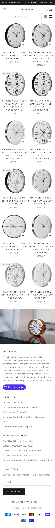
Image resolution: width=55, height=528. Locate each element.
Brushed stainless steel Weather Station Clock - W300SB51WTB (14, 105)
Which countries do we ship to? (17, 426)
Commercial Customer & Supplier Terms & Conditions (27, 460)
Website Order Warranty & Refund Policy (22, 450)
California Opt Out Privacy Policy (18, 446)
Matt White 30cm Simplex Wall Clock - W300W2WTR (40, 295)
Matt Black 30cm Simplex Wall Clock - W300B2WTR (14, 246)
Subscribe (14, 491)
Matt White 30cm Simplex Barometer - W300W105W (14, 295)
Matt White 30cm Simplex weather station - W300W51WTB (41, 153)
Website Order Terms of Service (17, 455)
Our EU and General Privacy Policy (18, 441)
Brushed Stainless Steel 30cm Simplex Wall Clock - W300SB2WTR (14, 153)
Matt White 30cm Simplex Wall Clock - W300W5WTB (40, 201)
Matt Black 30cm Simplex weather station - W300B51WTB (41, 105)
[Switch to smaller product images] (50, 16)
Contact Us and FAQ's (13, 402)
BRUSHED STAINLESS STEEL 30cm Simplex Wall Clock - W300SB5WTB (41, 56)
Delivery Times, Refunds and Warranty (20, 407)
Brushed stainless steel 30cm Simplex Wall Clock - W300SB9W (41, 247)
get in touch (35, 380)
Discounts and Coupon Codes (16, 412)
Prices (5, 421)
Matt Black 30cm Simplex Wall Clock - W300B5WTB (14, 55)
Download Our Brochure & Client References (23, 417)
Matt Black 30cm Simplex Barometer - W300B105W (14, 201)
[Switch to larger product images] (45, 16)
